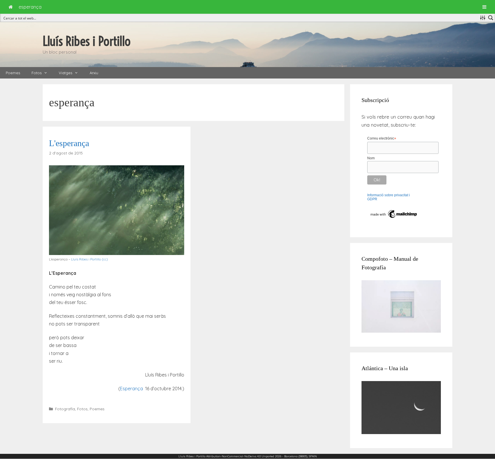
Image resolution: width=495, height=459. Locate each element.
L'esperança (69, 143)
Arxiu (94, 72)
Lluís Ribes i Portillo (87, 41)
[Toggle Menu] (484, 7)
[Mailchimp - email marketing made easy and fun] (394, 218)
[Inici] (11, 7)
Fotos (37, 72)
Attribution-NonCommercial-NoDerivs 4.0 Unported (240, 456)
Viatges (65, 72)
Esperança (131, 388)
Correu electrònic (381, 138)
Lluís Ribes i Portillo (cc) (89, 259)
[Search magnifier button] (491, 18)
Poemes (13, 72)
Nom (371, 158)
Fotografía (65, 408)
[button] (47, 73)
